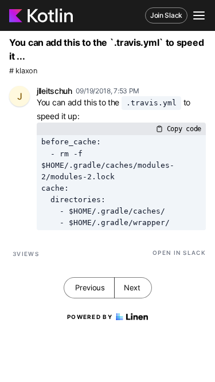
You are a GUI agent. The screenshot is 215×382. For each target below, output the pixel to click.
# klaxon (23, 70)
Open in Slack (179, 252)
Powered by (89, 316)
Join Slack (166, 15)
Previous (90, 287)
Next (132, 287)
